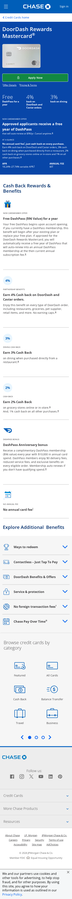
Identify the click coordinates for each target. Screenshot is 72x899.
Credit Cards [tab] (37, 795)
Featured (20, 675)
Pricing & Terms (28, 85)
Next (50, 737)
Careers (13, 840)
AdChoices (52, 844)
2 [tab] (36, 737)
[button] (68, 872)
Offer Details (10, 85)
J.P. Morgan (30, 835)
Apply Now (44, 77)
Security (39, 840)
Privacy (26, 840)
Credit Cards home (17, 17)
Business (52, 723)
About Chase (12, 835)
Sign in (66, 6)
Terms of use (56, 840)
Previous (22, 737)
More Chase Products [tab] (37, 808)
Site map (37, 844)
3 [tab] (43, 737)
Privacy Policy (12, 894)
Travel (21, 723)
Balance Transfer (52, 699)
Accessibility (20, 844)
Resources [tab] (37, 821)
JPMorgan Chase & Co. (54, 835)
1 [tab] (29, 737)
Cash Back (19, 699)
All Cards (52, 675)
